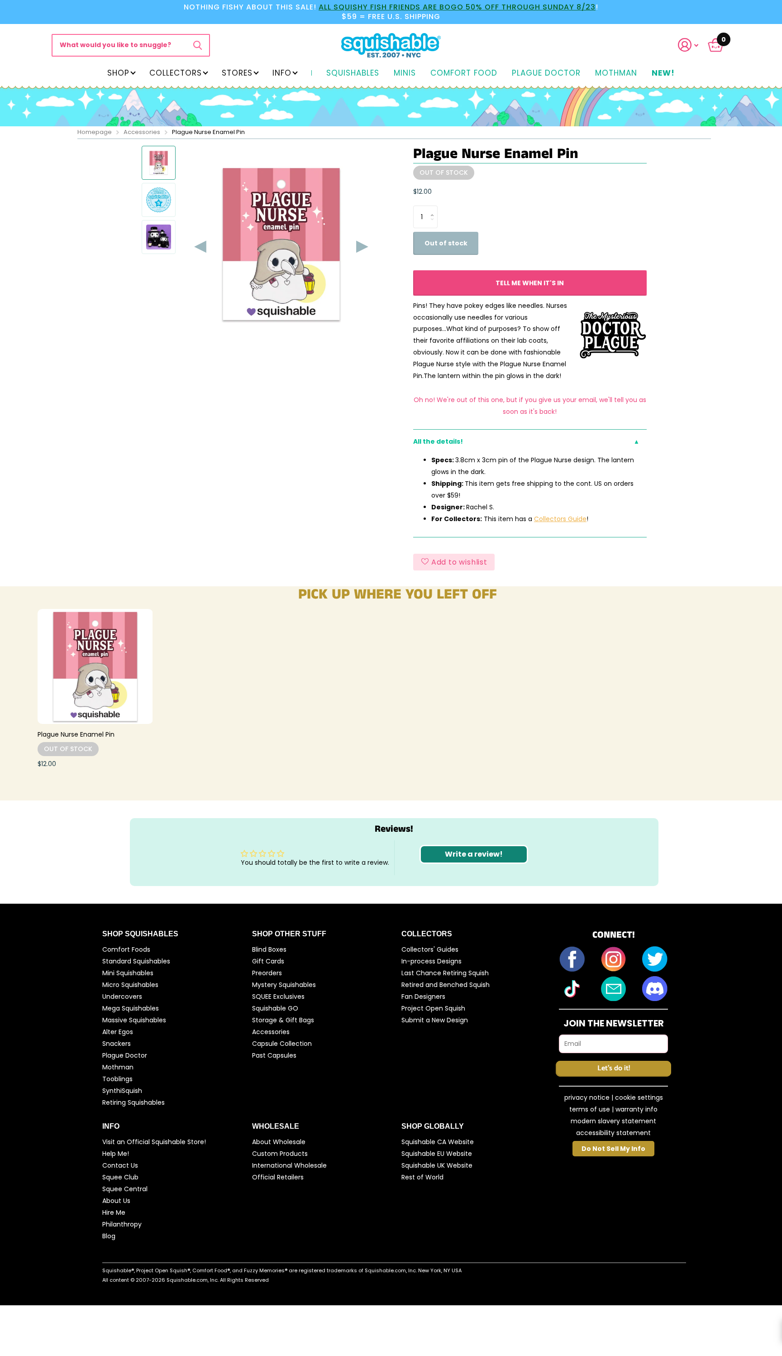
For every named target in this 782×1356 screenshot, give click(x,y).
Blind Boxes (269, 949)
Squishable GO (275, 1008)
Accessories (142, 132)
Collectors (175, 72)
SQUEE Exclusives (278, 996)
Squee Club (120, 1177)
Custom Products (280, 1153)
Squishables (352, 73)
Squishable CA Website (437, 1141)
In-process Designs (431, 961)
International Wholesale (289, 1165)
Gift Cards (268, 961)
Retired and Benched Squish (445, 984)
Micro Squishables (130, 984)
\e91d (197, 45)
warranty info (636, 1109)
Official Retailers (278, 1177)
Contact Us (120, 1165)
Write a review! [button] (474, 854)
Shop (118, 72)
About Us (116, 1200)
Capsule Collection (282, 1043)
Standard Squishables (136, 961)
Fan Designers (423, 996)
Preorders (267, 972)
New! (663, 73)
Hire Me (113, 1212)
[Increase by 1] (434, 209)
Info (281, 72)
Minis (405, 73)
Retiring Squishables (133, 1102)
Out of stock (445, 243)
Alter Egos (117, 1031)
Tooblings (117, 1078)
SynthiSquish (122, 1090)
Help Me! (115, 1153)
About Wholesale (278, 1141)
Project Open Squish (433, 1008)
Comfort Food (463, 73)
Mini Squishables (127, 972)
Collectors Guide (560, 518)
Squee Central (125, 1188)
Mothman (616, 73)
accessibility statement (613, 1132)
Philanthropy (122, 1224)
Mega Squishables (130, 1008)
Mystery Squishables (284, 984)
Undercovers (122, 996)
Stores (237, 72)
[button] (694, 45)
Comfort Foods (126, 949)
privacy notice (587, 1097)
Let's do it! (613, 1068)
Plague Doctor (546, 73)
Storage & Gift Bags (283, 1020)
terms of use (589, 1109)
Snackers (116, 1043)
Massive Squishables (134, 1020)
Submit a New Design (434, 1020)
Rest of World (422, 1177)
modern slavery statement (613, 1121)
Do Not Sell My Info (613, 1148)
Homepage (94, 132)
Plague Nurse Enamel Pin (76, 734)
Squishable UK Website (436, 1165)
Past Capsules (274, 1055)
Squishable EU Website (436, 1153)
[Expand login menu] (688, 45)
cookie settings (639, 1097)
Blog (108, 1236)
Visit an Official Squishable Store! (154, 1141)
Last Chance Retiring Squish (445, 972)
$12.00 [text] (422, 191)
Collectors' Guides (429, 949)
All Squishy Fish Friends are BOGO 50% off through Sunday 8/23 (457, 7)
